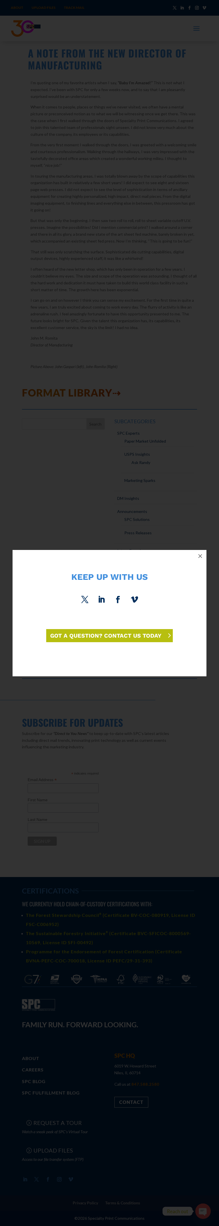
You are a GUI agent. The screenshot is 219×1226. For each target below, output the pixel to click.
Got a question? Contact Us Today (105, 635)
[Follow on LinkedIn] (101, 600)
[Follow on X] (85, 600)
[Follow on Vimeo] (134, 600)
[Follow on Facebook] (118, 600)
